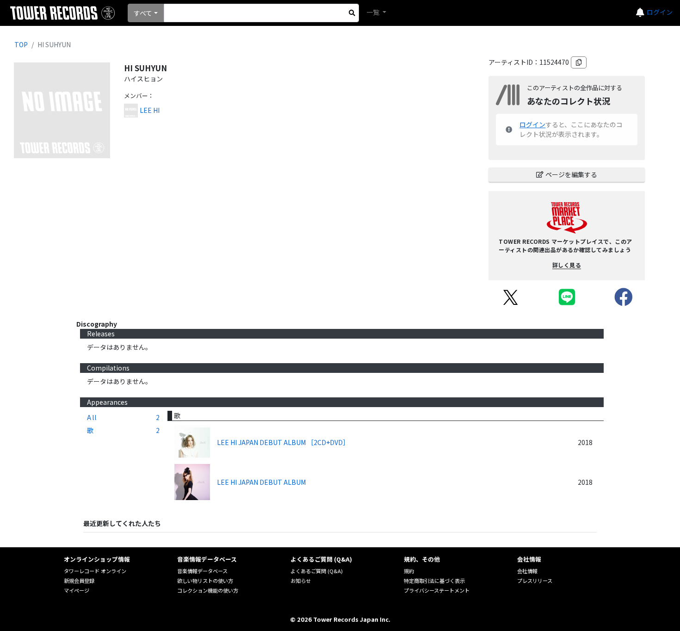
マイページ (76, 590)
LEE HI (150, 110)
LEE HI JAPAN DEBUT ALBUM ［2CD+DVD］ (283, 442)
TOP (21, 44)
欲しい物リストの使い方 (205, 580)
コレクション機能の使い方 (207, 590)
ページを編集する (571, 174)
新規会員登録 (79, 580)
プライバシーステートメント (437, 590)
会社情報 (527, 571)
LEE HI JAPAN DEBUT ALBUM (261, 482)
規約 (409, 571)
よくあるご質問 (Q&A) (317, 571)
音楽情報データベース (202, 571)
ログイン (660, 12)
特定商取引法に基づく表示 (434, 580)
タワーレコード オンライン (95, 571)
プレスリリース (534, 580)
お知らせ (301, 580)
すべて (143, 13)
